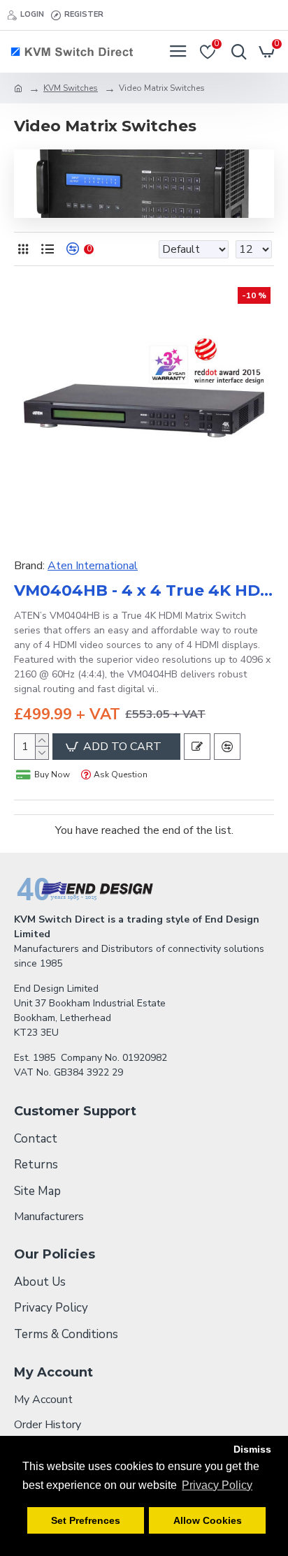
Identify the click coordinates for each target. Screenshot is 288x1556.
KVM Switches (70, 88)
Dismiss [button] (252, 1449)
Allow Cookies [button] (207, 1520)
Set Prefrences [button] (85, 1520)
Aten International (93, 565)
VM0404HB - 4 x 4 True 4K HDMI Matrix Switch (144, 590)
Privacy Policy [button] (217, 1485)
